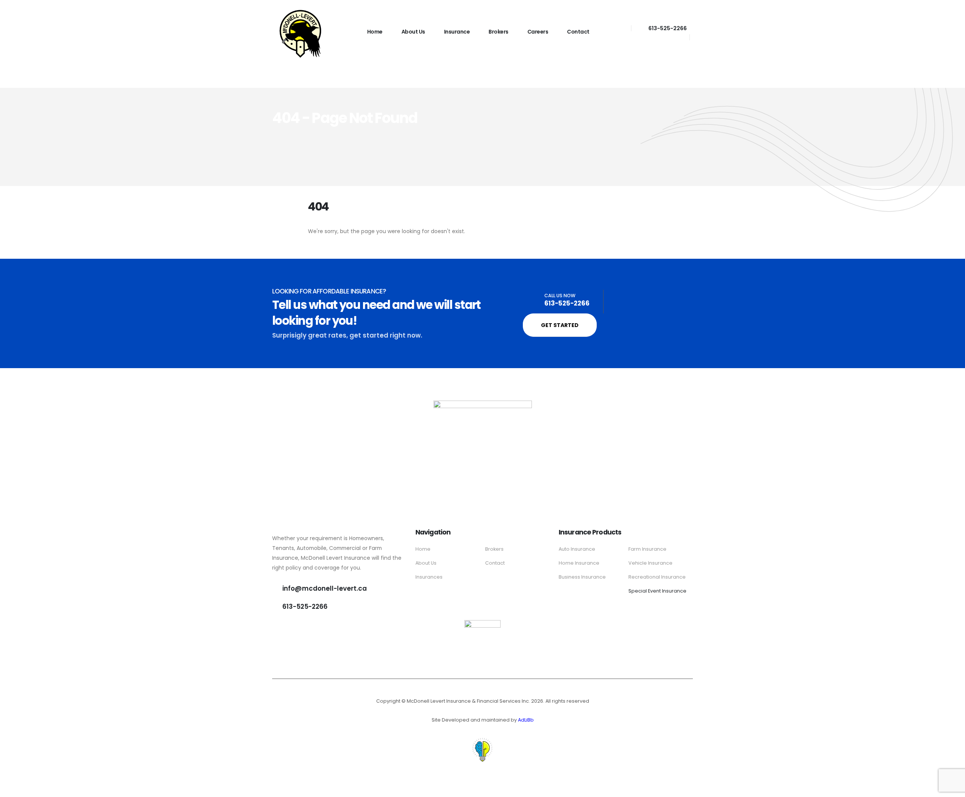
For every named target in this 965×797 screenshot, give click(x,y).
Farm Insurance (647, 549)
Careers (537, 31)
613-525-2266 (667, 28)
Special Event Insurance (657, 591)
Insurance (457, 31)
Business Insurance (582, 577)
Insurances (429, 577)
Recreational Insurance (657, 577)
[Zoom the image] (482, 624)
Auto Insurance (577, 549)
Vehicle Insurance (650, 563)
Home (375, 31)
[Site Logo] (300, 34)
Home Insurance (579, 563)
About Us (413, 31)
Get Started (560, 325)
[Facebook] (617, 28)
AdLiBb (526, 720)
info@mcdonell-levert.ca (324, 588)
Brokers (499, 31)
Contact (578, 31)
